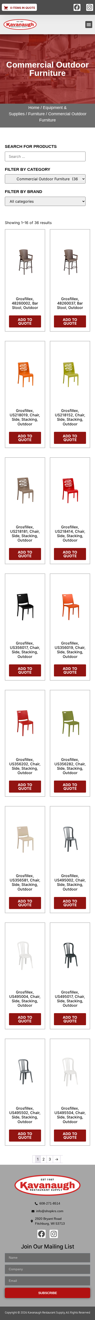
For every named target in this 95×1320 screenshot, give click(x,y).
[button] (88, 24)
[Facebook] (77, 7)
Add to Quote (25, 321)
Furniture (36, 114)
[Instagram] (89, 7)
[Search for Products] (45, 156)
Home (33, 107)
